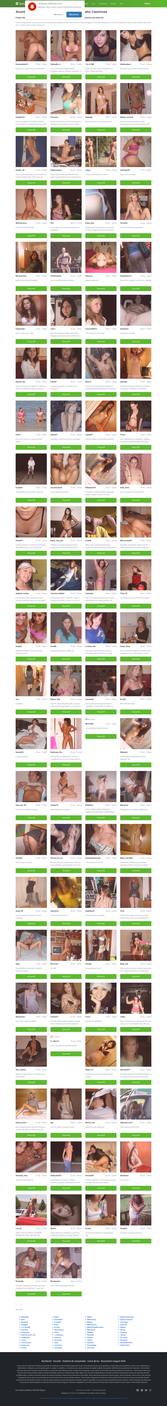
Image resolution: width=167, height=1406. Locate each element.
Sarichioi (91, 1348)
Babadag (24, 1317)
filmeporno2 (87, 1398)
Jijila (56, 1343)
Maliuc (90, 1322)
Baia (23, 1320)
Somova (123, 1325)
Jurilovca (58, 1345)
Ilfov (121, 4)
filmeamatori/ (78, 1398)
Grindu (57, 1327)
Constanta (103, 4)
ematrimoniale (61, 1398)
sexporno (118, 1398)
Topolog (123, 1332)
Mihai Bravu (92, 1325)
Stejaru (123, 1327)
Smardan (124, 1322)
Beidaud (24, 1322)
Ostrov (90, 1340)
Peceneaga (91, 1345)
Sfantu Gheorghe (127, 1317)
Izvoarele (58, 1340)
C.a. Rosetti (25, 1327)
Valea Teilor (125, 1345)
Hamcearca (59, 1330)
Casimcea (25, 1332)
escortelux (70, 1398)
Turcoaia (123, 1337)
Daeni (56, 1317)
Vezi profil (31, 77)
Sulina (122, 1330)
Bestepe (24, 1325)
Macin (89, 1317)
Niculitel (90, 1335)
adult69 (53, 1398)
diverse (42, 1398)
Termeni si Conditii (83, 1390)
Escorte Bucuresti (99, 1390)
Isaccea (57, 1337)
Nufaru (90, 1337)
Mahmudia (91, 1320)
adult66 (47, 1398)
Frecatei (57, 1322)
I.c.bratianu (58, 1335)
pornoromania (104, 1398)
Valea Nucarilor (126, 1343)
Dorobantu (58, 1320)
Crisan (23, 1348)
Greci (56, 1325)
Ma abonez (74, 14)
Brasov (113, 4)
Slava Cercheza (126, 1320)
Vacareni (123, 1340)
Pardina (90, 1343)
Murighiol (91, 1330)
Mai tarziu (58, 14)
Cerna (23, 1340)
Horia (56, 1332)
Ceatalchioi (25, 1337)
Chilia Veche (26, 1343)
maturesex (95, 1398)
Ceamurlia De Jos (28, 1335)
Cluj (93, 4)
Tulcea (122, 1335)
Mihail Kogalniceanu (95, 1327)
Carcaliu (24, 1330)
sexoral (111, 1398)
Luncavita (58, 1348)
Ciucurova (25, 1345)
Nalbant (90, 1332)
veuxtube (124, 1398)
